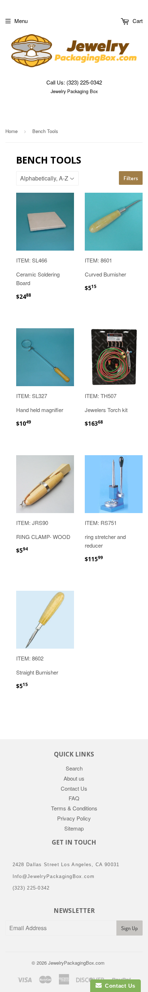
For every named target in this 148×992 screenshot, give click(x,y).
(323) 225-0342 (84, 82)
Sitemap (74, 828)
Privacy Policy (74, 818)
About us (74, 778)
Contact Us (74, 788)
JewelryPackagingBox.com (76, 962)
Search (74, 768)
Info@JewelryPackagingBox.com (53, 876)
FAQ (74, 798)
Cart (137, 20)
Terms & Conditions (74, 808)
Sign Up (129, 928)
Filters (131, 178)
